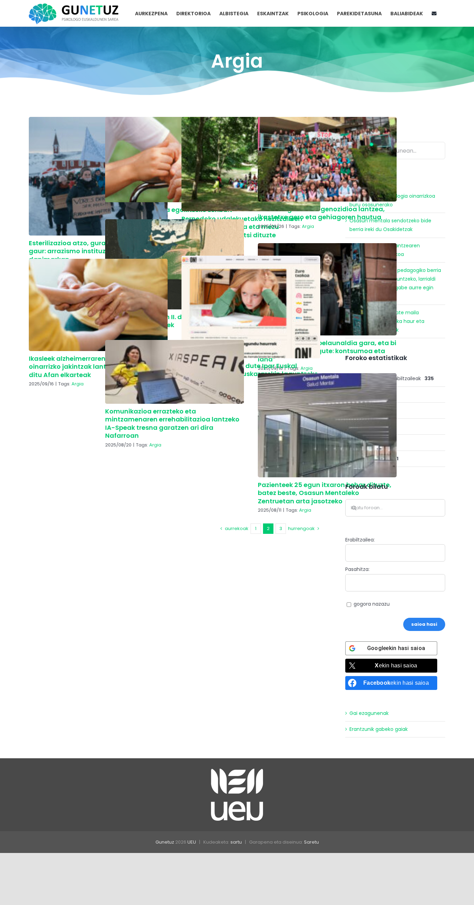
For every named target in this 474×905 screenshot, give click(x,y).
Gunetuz (164, 842)
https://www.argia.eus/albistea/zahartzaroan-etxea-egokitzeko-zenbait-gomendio (174, 160)
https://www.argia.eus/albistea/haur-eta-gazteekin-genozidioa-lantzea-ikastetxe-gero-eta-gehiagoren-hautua (327, 159)
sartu (236, 842)
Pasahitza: (357, 569)
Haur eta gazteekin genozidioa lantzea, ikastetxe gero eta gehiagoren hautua (321, 213)
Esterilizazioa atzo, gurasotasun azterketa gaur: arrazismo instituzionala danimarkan (97, 251)
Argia (308, 226)
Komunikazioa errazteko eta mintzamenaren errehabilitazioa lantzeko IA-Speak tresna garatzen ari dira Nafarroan (172, 423)
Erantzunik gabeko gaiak (378, 729)
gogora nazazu (372, 603)
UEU (191, 842)
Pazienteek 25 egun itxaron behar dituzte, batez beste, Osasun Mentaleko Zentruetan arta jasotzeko (324, 492)
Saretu (311, 842)
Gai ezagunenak (369, 713)
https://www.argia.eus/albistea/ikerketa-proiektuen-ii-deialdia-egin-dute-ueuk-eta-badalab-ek (174, 264)
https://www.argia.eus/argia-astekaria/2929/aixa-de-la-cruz (327, 289)
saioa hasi (424, 624)
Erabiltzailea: (360, 539)
